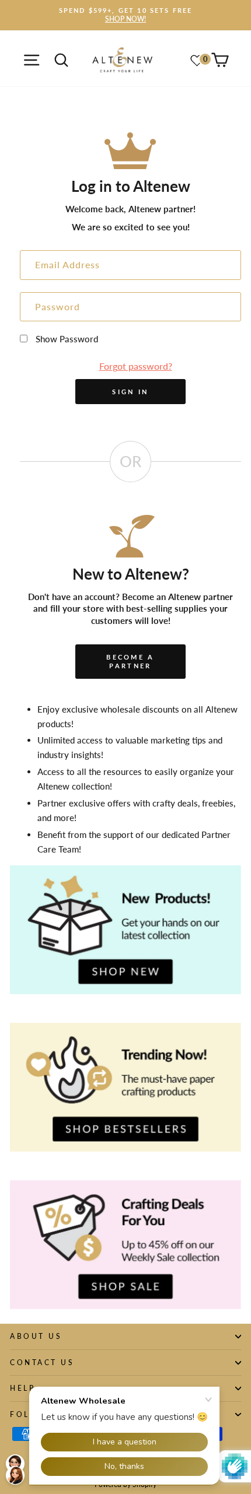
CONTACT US (42, 1362)
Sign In (130, 391)
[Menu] (31, 60)
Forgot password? (135, 365)
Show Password (67, 339)
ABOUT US (36, 1336)
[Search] (61, 60)
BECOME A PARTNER (130, 661)
